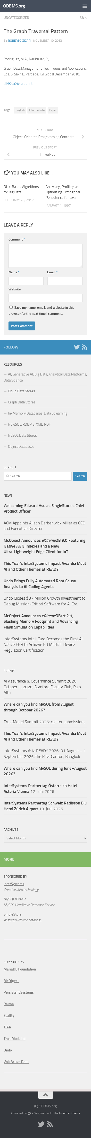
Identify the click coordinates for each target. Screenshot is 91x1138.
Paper (52, 110)
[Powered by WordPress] (29, 1113)
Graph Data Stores (21, 402)
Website (14, 289)
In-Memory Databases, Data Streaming (37, 413)
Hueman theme (69, 1113)
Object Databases (21, 446)
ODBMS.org (14, 6)
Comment (16, 239)
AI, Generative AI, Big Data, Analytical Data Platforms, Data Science (45, 377)
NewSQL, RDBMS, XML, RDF (29, 424)
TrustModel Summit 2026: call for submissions (44, 721)
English (20, 110)
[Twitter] (77, 347)
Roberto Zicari (19, 40)
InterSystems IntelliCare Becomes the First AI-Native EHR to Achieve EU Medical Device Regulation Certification (44, 644)
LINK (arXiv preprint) (18, 83)
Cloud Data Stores (21, 391)
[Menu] (85, 6)
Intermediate (37, 110)
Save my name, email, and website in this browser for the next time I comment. (41, 311)
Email (52, 272)
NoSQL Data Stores (22, 435)
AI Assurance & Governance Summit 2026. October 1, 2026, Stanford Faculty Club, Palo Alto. (42, 687)
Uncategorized (16, 18)
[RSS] (84, 347)
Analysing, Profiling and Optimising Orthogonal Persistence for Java (63, 192)
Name (13, 272)
